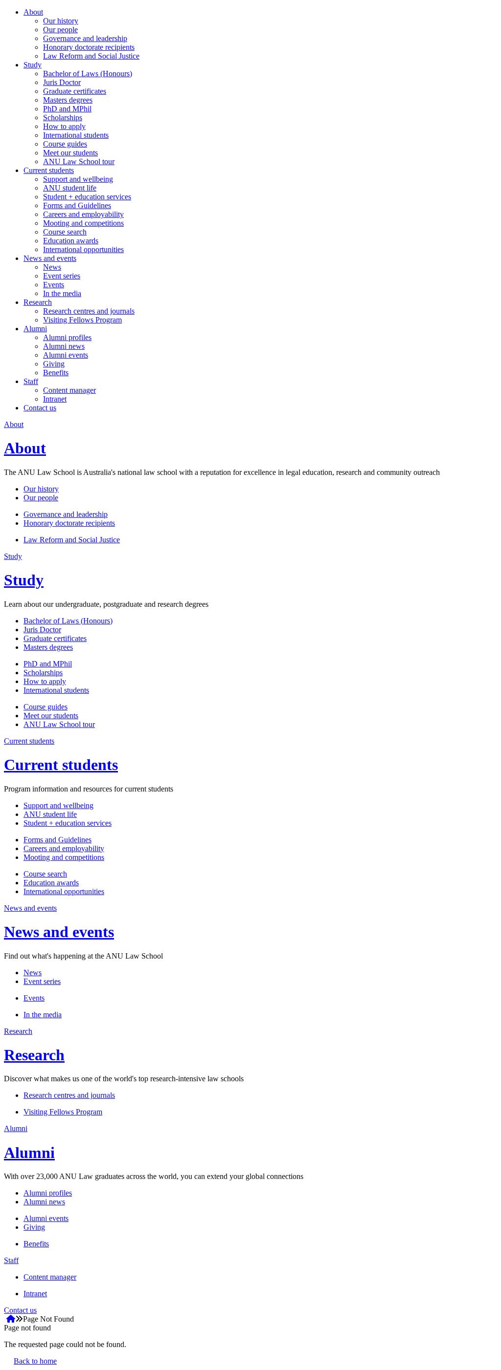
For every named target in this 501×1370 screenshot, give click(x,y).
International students (76, 135)
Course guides (65, 144)
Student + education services (87, 197)
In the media (62, 293)
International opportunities (83, 249)
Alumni (35, 328)
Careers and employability (83, 214)
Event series (61, 276)
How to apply (64, 126)
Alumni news (64, 346)
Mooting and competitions (83, 223)
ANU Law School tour (78, 161)
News (52, 267)
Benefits (55, 372)
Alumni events (65, 355)
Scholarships (62, 117)
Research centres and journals (89, 311)
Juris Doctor (62, 82)
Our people (60, 29)
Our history (60, 21)
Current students (48, 170)
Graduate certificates (74, 91)
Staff (30, 381)
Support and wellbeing (78, 179)
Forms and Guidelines (77, 205)
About (33, 12)
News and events (49, 258)
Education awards (70, 240)
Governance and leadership (85, 38)
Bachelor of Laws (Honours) (87, 73)
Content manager (69, 390)
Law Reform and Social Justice (91, 56)
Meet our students (70, 153)
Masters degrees (67, 100)
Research (37, 302)
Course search (65, 232)
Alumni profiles (67, 337)
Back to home (35, 1361)
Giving (54, 364)
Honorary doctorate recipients (89, 47)
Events (53, 284)
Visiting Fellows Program (82, 320)
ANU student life (69, 188)
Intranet (55, 399)
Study (32, 65)
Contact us (39, 408)
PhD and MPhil (67, 109)
